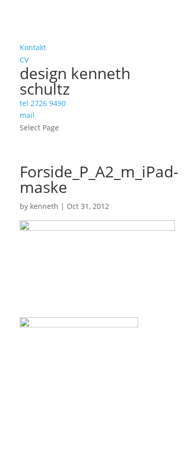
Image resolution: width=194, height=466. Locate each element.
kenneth (44, 206)
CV (24, 60)
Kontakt (33, 47)
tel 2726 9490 (43, 103)
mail (27, 115)
